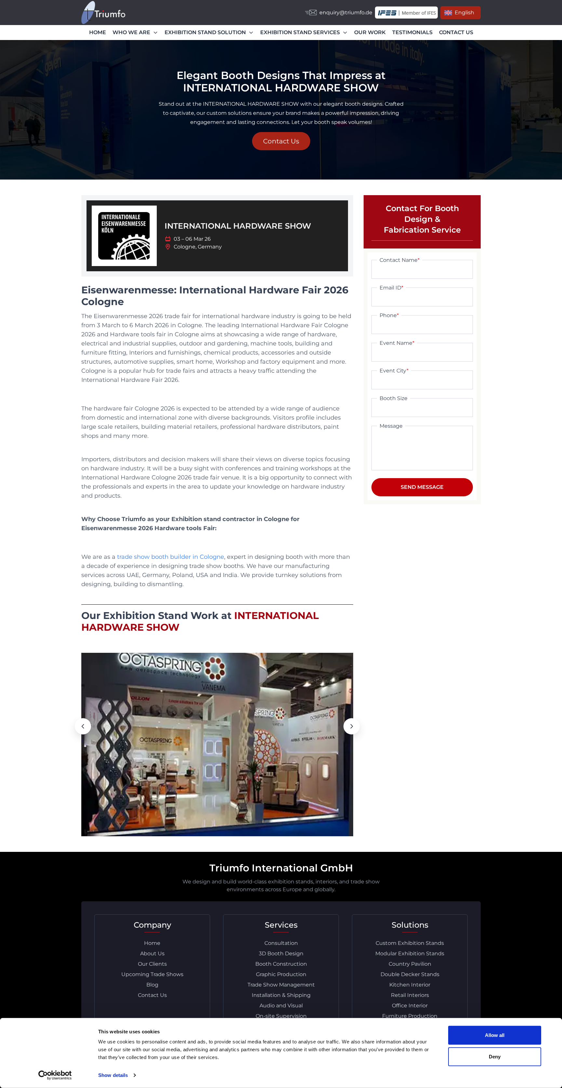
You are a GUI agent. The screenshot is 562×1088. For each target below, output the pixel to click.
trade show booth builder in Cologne (170, 556)
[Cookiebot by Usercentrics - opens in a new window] (55, 1075)
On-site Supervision (281, 1016)
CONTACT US (456, 32)
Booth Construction (281, 964)
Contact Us (281, 141)
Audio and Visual (281, 1005)
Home (152, 943)
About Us (152, 953)
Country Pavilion (410, 964)
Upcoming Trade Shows (152, 974)
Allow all (495, 1035)
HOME (97, 32)
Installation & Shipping (281, 995)
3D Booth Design (281, 953)
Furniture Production (409, 1016)
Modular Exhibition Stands (409, 953)
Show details (113, 1075)
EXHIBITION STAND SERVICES (300, 32)
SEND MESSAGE (422, 487)
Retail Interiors (410, 995)
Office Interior (410, 1005)
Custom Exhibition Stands (410, 943)
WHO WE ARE (131, 32)
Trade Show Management (281, 985)
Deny (495, 1056)
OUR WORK (370, 32)
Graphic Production (281, 974)
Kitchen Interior (409, 985)
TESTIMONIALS (412, 32)
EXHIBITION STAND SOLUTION (205, 32)
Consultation (281, 943)
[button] (83, 726)
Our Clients (152, 964)
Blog (152, 985)
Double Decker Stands (410, 974)
